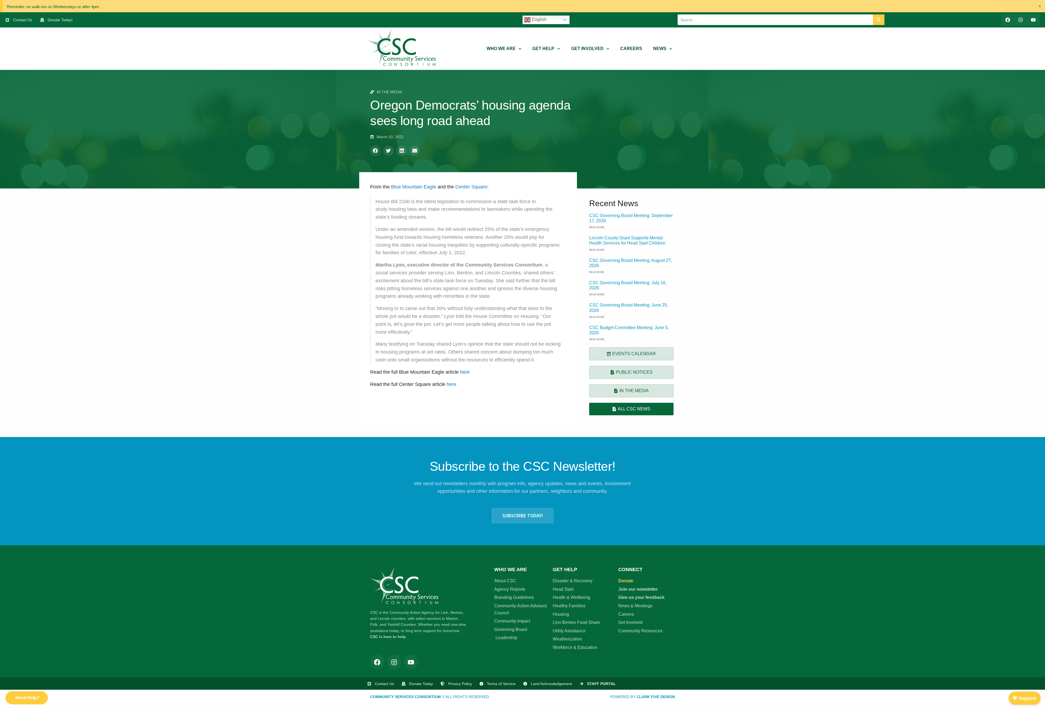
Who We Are (501, 48)
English (538, 19)
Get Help (543, 48)
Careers (631, 48)
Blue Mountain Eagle (413, 187)
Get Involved (587, 48)
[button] (375, 150)
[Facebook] (1007, 20)
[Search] (878, 19)
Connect (630, 569)
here (465, 372)
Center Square (471, 187)
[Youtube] (1033, 20)
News (659, 48)
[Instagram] (1020, 20)
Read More (596, 227)
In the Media (389, 92)
